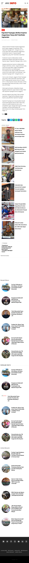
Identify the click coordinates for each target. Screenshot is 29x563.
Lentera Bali (4, 550)
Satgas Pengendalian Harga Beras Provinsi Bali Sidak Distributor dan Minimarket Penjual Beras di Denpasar (21, 208)
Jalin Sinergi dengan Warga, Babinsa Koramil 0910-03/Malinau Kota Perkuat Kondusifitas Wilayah (16, 508)
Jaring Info (17, 550)
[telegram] (14, 120)
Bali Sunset (11, 550)
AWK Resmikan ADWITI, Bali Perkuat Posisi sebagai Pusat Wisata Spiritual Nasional (21, 150)
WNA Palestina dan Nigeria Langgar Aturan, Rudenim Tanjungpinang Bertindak (17, 494)
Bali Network (24, 550)
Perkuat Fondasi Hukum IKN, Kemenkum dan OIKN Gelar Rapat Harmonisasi (21, 225)
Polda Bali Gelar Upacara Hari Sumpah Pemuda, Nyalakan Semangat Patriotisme (20, 188)
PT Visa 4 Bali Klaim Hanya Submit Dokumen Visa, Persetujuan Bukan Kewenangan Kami (20, 132)
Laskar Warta (18, 552)
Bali (5, 114)
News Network (10, 552)
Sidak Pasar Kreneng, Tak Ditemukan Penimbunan (20, 168)
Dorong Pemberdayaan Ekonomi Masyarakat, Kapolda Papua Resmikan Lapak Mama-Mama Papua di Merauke (17, 340)
